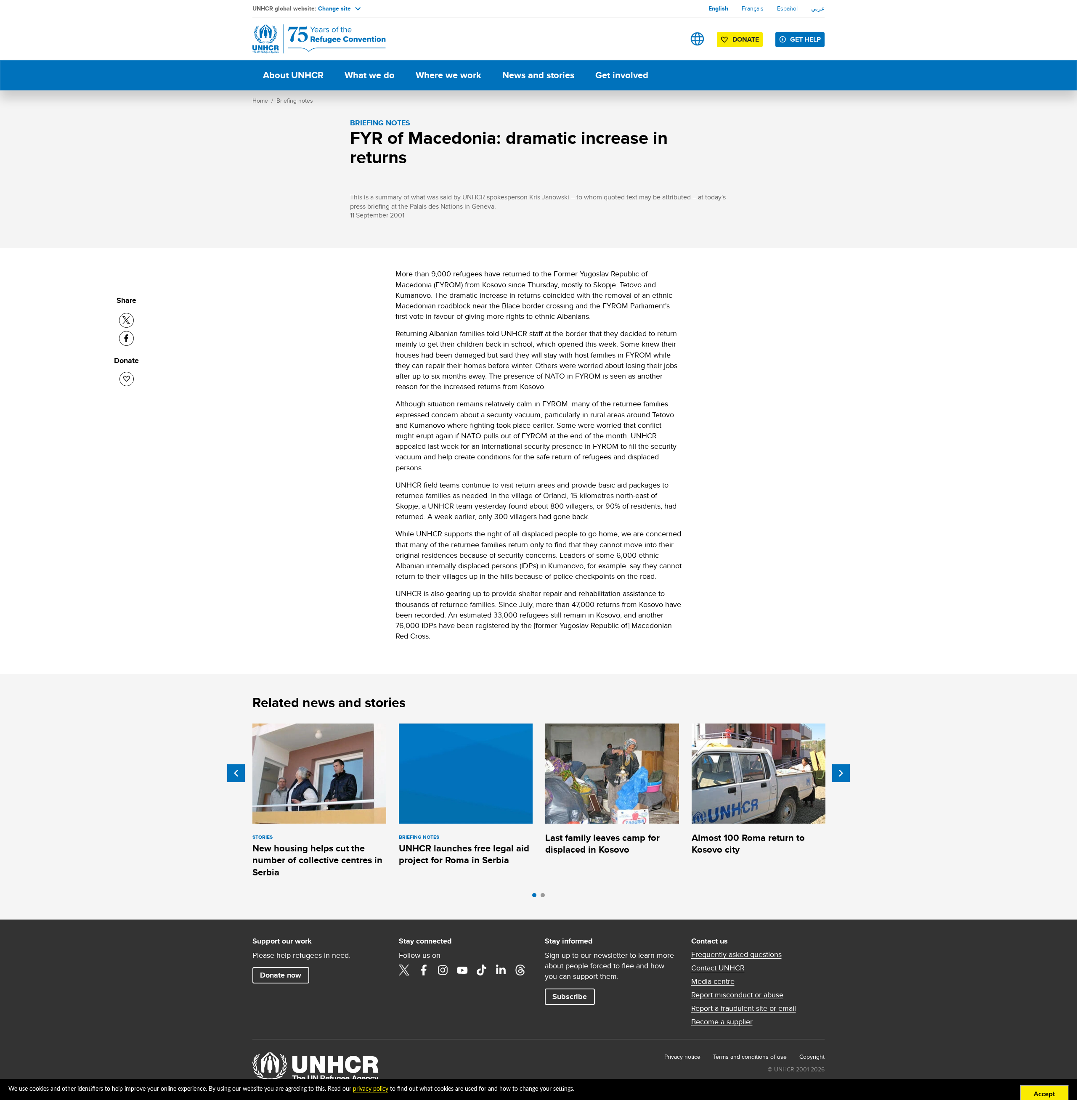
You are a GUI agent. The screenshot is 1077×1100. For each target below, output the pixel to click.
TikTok (481, 970)
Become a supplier (722, 1021)
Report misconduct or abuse (737, 994)
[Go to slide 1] (536, 897)
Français (753, 8)
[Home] (311, 39)
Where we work (448, 75)
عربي (818, 8)
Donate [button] (745, 39)
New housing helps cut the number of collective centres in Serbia (317, 860)
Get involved (621, 75)
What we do (370, 75)
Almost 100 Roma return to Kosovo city (748, 843)
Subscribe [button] (569, 996)
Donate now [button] (280, 975)
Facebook (423, 970)
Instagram (443, 970)
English (718, 8)
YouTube (462, 970)
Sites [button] (697, 39)
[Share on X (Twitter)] (126, 320)
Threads (520, 970)
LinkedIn (501, 970)
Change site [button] (334, 8)
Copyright (812, 1056)
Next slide (841, 773)
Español (787, 8)
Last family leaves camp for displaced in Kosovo (602, 843)
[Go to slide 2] (545, 897)
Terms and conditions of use (750, 1056)
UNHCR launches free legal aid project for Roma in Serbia (464, 854)
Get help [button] (805, 39)
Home (260, 100)
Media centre (713, 981)
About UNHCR (293, 75)
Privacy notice (682, 1056)
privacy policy (370, 1089)
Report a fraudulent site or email (743, 1008)
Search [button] (671, 39)
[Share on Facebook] (126, 338)
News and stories (538, 75)
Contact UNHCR (718, 968)
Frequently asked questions (736, 954)
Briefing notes (294, 100)
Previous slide (236, 773)
